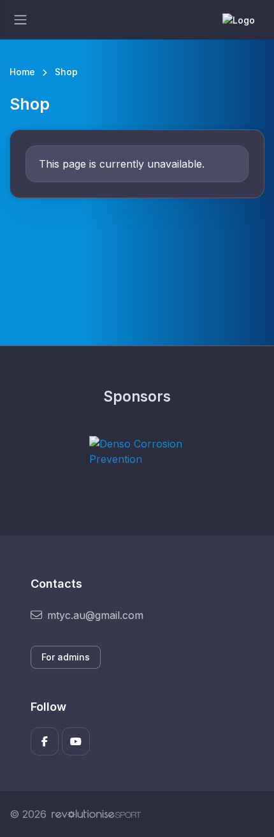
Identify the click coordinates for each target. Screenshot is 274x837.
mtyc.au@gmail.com (95, 615)
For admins (65, 656)
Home (22, 71)
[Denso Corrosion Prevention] (137, 451)
